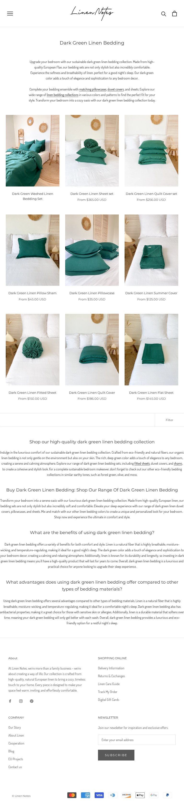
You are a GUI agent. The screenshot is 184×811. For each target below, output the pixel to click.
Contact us (15, 767)
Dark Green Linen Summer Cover (151, 293)
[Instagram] (21, 700)
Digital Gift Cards (108, 700)
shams (178, 463)
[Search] (163, 13)
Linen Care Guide (109, 684)
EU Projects (15, 759)
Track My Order (107, 692)
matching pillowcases (92, 89)
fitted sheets (142, 463)
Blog (11, 751)
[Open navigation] (10, 13)
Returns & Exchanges (111, 676)
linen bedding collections (62, 95)
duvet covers (116, 89)
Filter (169, 420)
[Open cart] (174, 13)
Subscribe (116, 755)
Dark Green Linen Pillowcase (92, 293)
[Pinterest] (31, 700)
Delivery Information (111, 668)
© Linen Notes (21, 796)
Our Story (14, 727)
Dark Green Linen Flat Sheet (151, 392)
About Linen (16, 735)
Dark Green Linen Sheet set (91, 194)
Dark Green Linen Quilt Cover (92, 392)
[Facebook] (10, 700)
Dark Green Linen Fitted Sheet (32, 392)
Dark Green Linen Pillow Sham (32, 293)
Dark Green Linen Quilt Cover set (151, 194)
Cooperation (16, 743)
